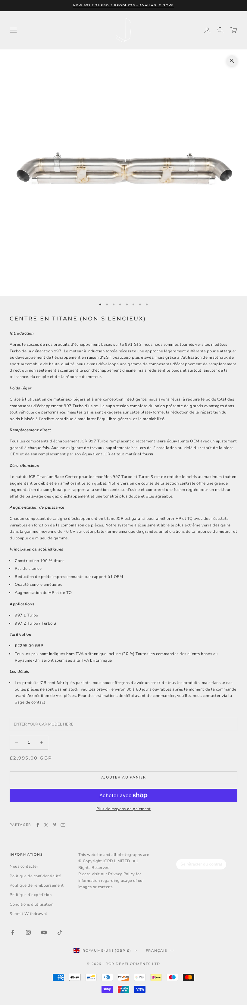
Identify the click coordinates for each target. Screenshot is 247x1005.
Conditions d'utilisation (31, 904)
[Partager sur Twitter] (46, 824)
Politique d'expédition (31, 894)
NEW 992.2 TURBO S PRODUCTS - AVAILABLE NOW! (123, 5)
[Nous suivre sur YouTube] (44, 932)
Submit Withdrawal (28, 913)
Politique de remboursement (37, 885)
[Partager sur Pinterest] (54, 824)
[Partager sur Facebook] (37, 824)
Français (156, 950)
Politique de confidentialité (35, 876)
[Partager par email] (63, 824)
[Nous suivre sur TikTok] (60, 932)
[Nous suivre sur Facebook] (13, 932)
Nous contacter (24, 866)
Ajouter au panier (123, 777)
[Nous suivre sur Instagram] (28, 932)
